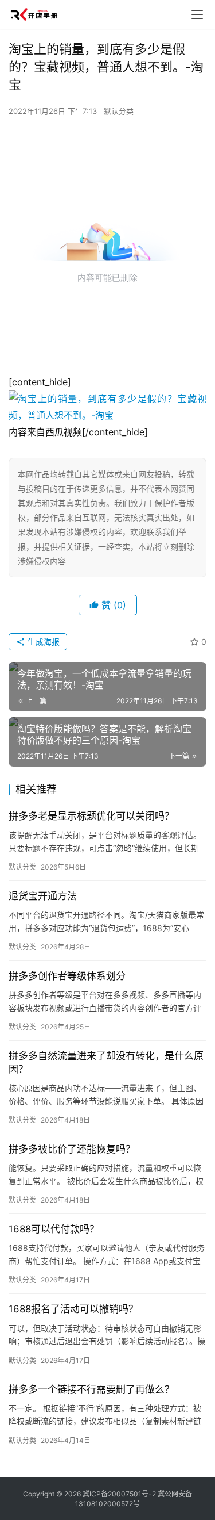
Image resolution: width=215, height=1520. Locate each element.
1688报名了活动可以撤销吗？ (73, 1309)
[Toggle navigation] (197, 14)
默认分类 (119, 111)
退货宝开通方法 (43, 896)
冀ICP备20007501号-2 (119, 1494)
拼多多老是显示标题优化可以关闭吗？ (91, 816)
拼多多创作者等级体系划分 (67, 976)
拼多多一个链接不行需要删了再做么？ (91, 1389)
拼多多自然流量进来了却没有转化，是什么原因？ (106, 1062)
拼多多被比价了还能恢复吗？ (72, 1149)
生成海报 (42, 641)
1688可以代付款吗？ (54, 1229)
